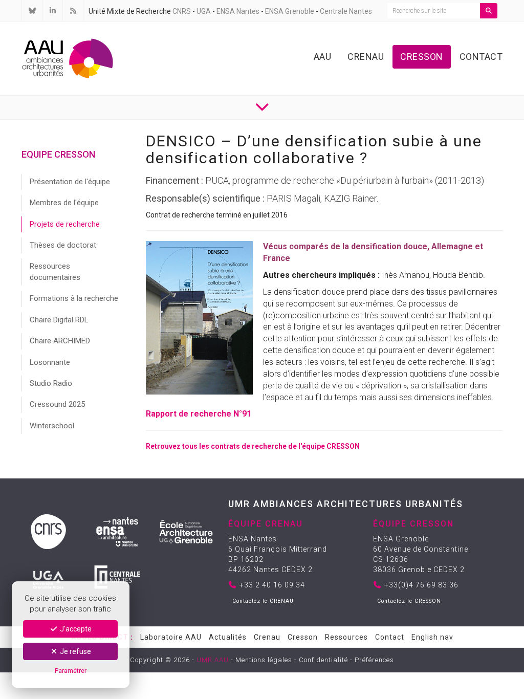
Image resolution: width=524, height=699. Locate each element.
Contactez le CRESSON (409, 601)
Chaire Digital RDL (59, 319)
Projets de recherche (65, 224)
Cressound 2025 (57, 404)
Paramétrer (70, 670)
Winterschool (52, 425)
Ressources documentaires (55, 271)
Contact (481, 56)
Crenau (365, 56)
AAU (323, 56)
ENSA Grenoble (289, 11)
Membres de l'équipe (64, 202)
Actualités (228, 637)
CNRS (181, 11)
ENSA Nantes (237, 11)
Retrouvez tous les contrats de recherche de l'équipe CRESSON (253, 446)
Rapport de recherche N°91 (198, 414)
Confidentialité (323, 660)
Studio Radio (51, 383)
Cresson (421, 56)
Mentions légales (263, 660)
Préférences (374, 660)
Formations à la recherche (74, 298)
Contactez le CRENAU (263, 601)
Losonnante (50, 362)
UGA (203, 11)
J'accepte (75, 629)
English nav (432, 637)
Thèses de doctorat (63, 245)
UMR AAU (212, 660)
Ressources (346, 637)
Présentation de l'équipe (70, 181)
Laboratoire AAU (171, 637)
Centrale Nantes (346, 11)
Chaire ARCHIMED (60, 340)
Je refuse (74, 651)
